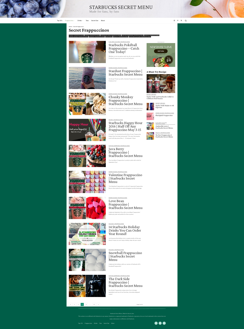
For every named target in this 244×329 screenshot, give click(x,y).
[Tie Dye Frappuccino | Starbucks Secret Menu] (150, 136)
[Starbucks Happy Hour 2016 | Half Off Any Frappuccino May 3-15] (87, 130)
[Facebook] (156, 323)
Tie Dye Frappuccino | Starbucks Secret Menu (164, 136)
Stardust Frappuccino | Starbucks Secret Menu (125, 72)
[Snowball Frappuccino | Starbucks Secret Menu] (87, 260)
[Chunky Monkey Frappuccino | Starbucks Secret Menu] (87, 104)
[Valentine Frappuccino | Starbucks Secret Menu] (87, 182)
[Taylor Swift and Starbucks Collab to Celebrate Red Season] (161, 83)
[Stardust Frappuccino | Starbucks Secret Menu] (87, 78)
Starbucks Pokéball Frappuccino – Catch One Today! (124, 48)
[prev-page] (70, 304)
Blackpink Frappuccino (164, 115)
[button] (185, 20)
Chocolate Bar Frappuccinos (111, 35)
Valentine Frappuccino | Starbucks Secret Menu (125, 178)
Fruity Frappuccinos (121, 36)
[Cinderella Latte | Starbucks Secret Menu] (150, 126)
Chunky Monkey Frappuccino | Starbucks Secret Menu (125, 100)
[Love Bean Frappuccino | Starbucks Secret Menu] (87, 208)
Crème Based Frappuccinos (78, 36)
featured (109, 36)
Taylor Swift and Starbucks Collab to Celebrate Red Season (160, 97)
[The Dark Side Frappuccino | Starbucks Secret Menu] (87, 286)
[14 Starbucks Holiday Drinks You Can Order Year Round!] (87, 234)
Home (70, 26)
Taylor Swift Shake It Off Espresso (165, 106)
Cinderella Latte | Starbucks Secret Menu (164, 127)
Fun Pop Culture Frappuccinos (139, 36)
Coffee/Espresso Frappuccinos (132, 35)
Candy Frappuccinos (76, 35)
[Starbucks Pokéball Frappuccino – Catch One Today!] (87, 52)
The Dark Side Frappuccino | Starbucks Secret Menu (125, 282)
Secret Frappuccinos (116, 119)
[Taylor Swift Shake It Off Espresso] (150, 106)
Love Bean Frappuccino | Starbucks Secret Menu (125, 204)
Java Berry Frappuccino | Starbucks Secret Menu (125, 152)
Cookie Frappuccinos (151, 35)
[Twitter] (181, 20)
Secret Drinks (151, 94)
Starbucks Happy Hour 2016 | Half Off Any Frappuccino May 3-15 (125, 126)
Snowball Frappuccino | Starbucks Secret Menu (125, 256)
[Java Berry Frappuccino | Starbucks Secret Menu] (87, 156)
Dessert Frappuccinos (96, 36)
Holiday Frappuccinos (116, 223)
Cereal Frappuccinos (92, 35)
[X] (164, 323)
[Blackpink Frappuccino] (150, 116)
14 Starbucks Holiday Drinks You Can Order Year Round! (125, 230)
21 (94, 304)
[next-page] (98, 304)
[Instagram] (174, 20)
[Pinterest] (177, 20)
